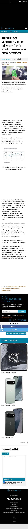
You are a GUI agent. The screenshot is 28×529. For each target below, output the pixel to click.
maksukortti (15, 333)
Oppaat (11, 31)
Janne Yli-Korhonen (6, 59)
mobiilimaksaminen (22, 333)
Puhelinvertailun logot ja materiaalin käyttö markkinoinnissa (14, 512)
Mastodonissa (6, 64)
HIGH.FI (14, 517)
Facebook (14, 326)
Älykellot (16, 31)
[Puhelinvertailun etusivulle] (14, 490)
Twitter (14, 330)
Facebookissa (18, 62)
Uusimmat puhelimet (9, 340)
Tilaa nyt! (22, 311)
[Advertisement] (14, 107)
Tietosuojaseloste (14, 510)
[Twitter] (20, 59)
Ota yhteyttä (14, 504)
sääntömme (19, 315)
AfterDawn (14, 516)
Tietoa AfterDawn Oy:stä (14, 506)
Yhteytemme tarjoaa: (14, 495)
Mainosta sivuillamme (14, 502)
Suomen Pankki (9, 333)
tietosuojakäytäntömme (7, 317)
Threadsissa (24, 62)
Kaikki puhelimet (4, 31)
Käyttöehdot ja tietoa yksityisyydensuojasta (14, 508)
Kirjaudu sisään (5, 454)
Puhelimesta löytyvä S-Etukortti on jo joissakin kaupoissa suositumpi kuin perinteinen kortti (14, 288)
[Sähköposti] (18, 59)
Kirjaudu (25, 1)
